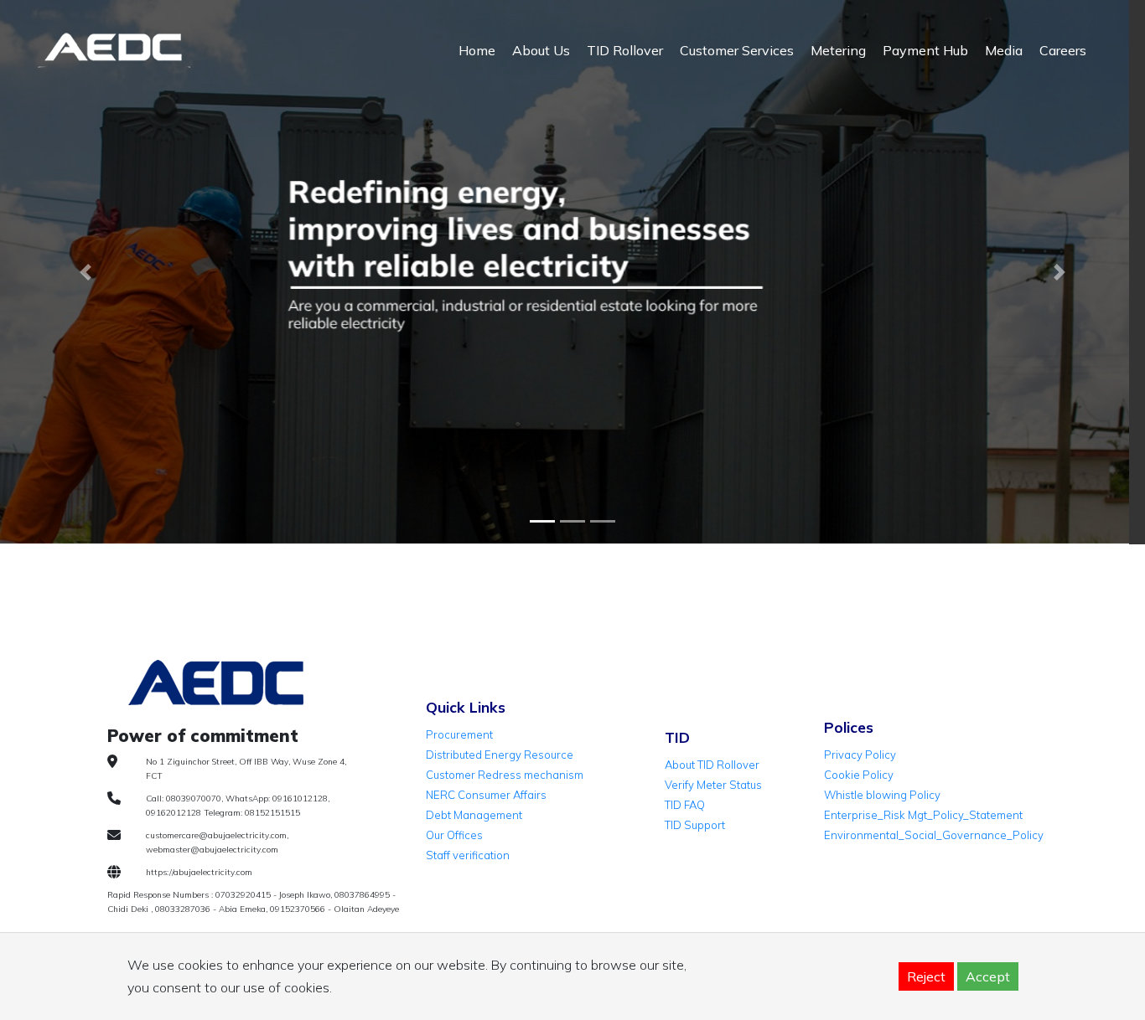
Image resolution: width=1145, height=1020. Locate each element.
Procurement (459, 734)
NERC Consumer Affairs (486, 794)
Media (1004, 50)
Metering (838, 50)
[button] (86, 272)
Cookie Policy (859, 774)
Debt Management (474, 815)
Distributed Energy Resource (499, 754)
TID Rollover (625, 50)
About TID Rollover (712, 764)
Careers (1062, 50)
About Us (541, 50)
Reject (926, 976)
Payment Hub (925, 50)
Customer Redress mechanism (504, 774)
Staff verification (468, 855)
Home (477, 50)
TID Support (695, 825)
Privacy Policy (860, 754)
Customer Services (737, 50)
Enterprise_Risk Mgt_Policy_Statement (923, 815)
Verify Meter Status (713, 784)
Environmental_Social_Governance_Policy (934, 835)
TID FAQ (685, 804)
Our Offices (454, 835)
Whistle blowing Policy (882, 794)
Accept (988, 976)
